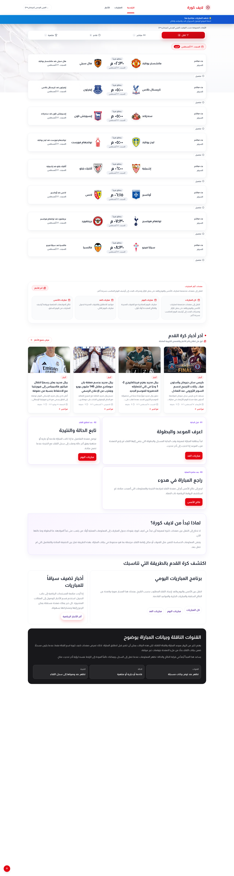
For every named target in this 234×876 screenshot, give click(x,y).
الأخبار (107, 7)
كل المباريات (193, 609)
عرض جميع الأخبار (41, 339)
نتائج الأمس (193, 502)
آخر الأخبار (38, 288)
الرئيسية (130, 7)
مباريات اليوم (87, 457)
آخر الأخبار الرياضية (72, 616)
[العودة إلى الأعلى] (7, 868)
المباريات (118, 7)
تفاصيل (198, 76)
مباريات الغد (193, 455)
